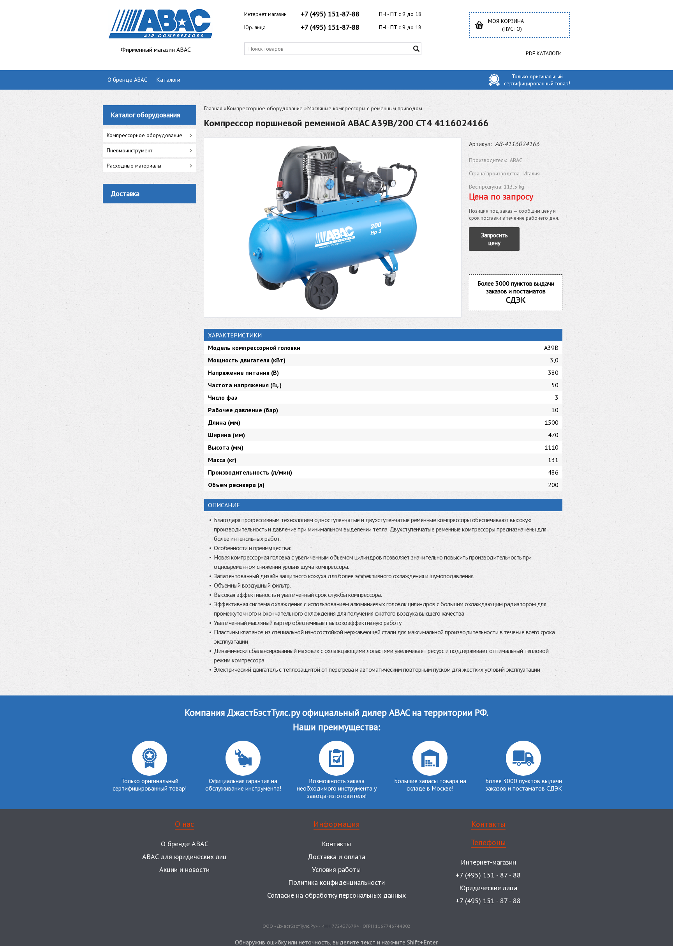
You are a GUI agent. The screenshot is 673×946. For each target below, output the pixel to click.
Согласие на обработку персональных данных (336, 895)
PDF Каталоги (544, 53)
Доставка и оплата (336, 856)
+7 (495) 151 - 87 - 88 (488, 874)
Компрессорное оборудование (265, 108)
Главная (213, 108)
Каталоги (168, 79)
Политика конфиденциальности (336, 882)
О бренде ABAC (127, 79)
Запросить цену (494, 239)
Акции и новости (184, 869)
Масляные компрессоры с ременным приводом (364, 108)
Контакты (336, 843)
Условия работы (336, 869)
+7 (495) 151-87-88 (330, 13)
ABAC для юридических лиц (184, 856)
